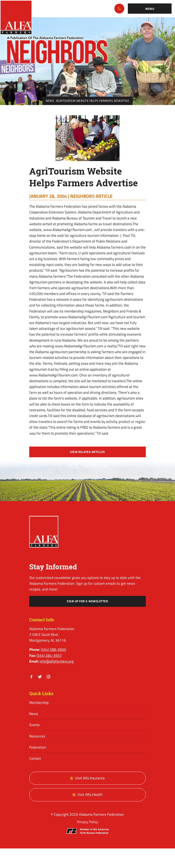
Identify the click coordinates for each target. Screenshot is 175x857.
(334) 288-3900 (119, 8)
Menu (149, 8)
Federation (37, 747)
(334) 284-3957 (49, 655)
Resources (37, 736)
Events (34, 725)
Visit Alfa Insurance (90, 778)
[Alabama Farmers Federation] (43, 532)
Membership (39, 702)
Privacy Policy (87, 822)
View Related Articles (87, 452)
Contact (35, 758)
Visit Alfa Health (89, 794)
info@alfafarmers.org (57, 661)
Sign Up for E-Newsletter (87, 601)
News (50, 100)
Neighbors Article (91, 196)
